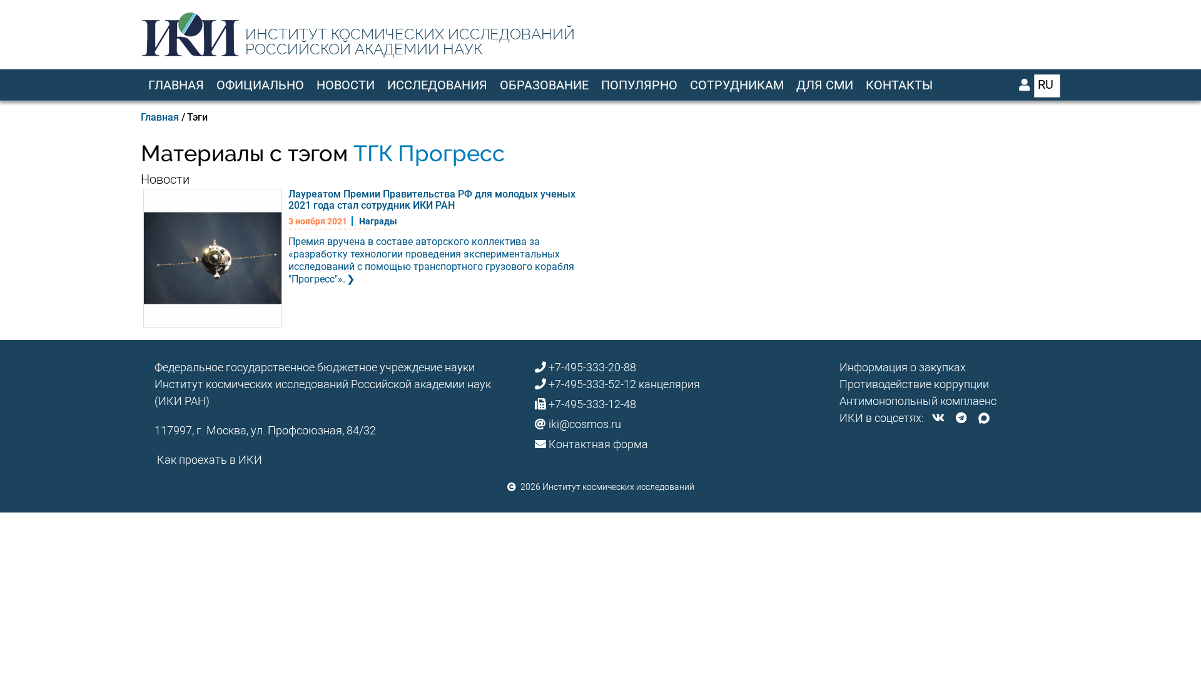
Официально (260, 85)
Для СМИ (824, 85)
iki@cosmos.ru (585, 424)
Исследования (437, 85)
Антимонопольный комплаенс (917, 401)
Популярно (639, 85)
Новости (346, 85)
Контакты (899, 85)
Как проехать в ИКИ (209, 459)
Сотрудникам (737, 85)
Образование (544, 85)
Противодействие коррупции (914, 384)
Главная (176, 85)
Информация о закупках (902, 367)
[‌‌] (938, 417)
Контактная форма (598, 444)
